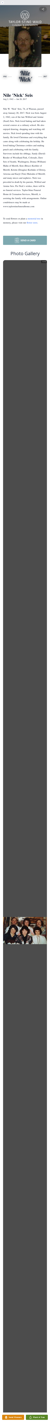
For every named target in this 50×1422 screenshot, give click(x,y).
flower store (32, 222)
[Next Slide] (44, 930)
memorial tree (34, 218)
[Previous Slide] (6, 930)
